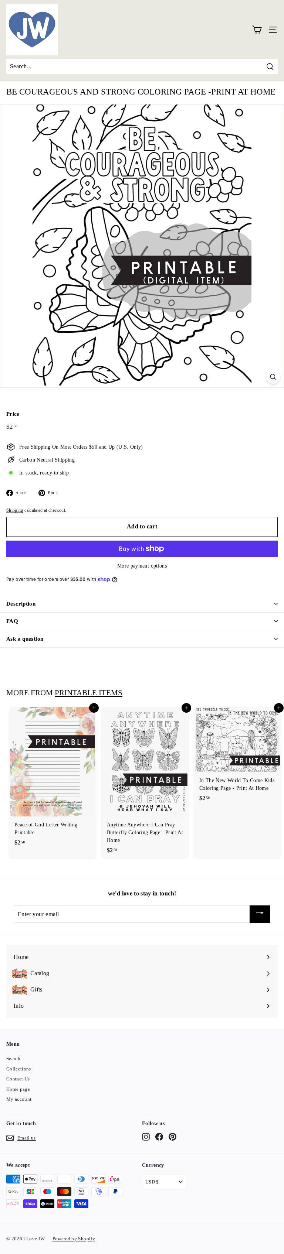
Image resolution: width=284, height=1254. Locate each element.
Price (13, 414)
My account (19, 1099)
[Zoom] (273, 377)
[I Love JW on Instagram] (146, 1137)
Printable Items (88, 693)
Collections (18, 1069)
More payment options (142, 566)
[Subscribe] (260, 914)
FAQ (12, 621)
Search (13, 1058)
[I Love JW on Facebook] (159, 1137)
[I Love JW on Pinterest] (172, 1137)
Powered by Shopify (74, 1238)
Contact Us (18, 1079)
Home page (18, 1089)
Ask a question (24, 639)
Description (21, 604)
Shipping (14, 510)
